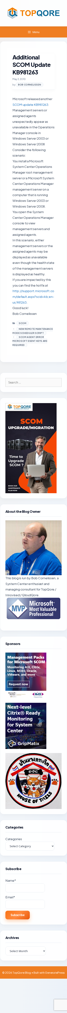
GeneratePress (55, 972)
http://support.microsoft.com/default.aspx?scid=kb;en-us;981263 (33, 296)
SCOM (22, 323)
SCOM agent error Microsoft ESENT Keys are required (29, 341)
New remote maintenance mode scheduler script (32, 331)
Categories (13, 839)
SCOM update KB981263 (30, 104)
